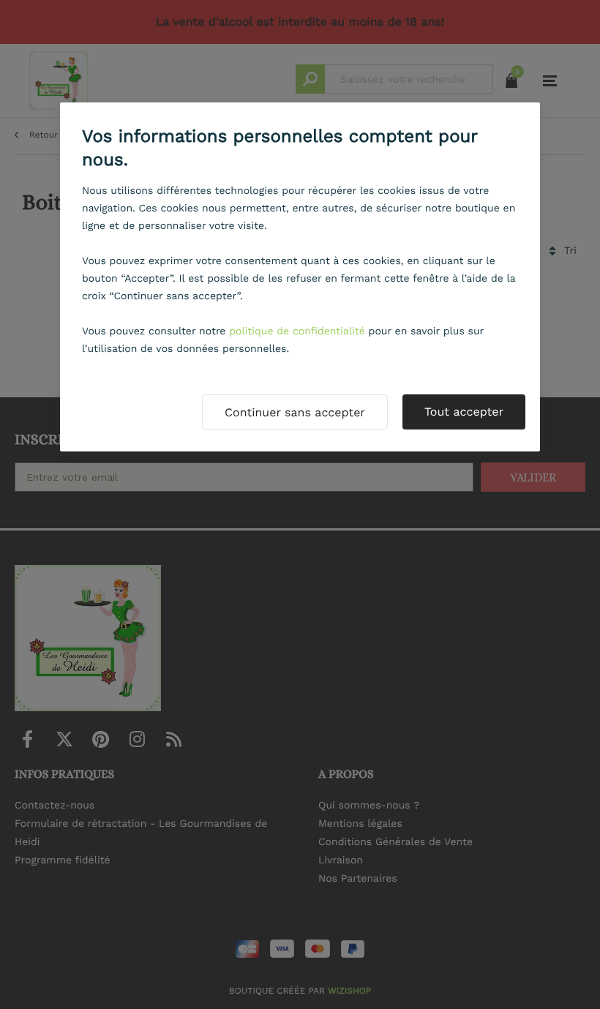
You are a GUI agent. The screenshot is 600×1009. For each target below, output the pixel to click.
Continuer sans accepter (295, 412)
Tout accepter (463, 412)
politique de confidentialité (297, 331)
